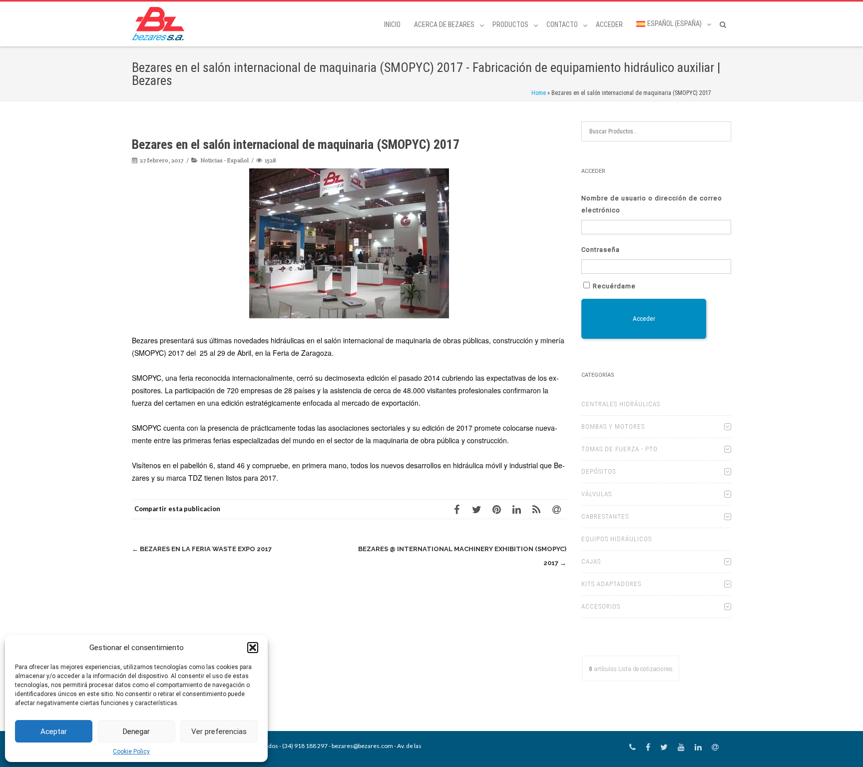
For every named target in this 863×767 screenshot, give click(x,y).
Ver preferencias (219, 731)
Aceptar (53, 731)
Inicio (392, 24)
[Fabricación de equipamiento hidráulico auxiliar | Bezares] (160, 23)
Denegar (136, 731)
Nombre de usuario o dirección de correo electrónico (651, 204)
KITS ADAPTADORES (611, 584)
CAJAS (591, 561)
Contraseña (600, 249)
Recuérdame (614, 286)
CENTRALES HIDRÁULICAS (620, 404)
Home (538, 92)
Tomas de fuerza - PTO (619, 449)
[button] (253, 648)
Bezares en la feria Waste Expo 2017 (202, 549)
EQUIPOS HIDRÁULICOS (616, 539)
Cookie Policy (131, 751)
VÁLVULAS (596, 494)
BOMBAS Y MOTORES (613, 426)
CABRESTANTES (605, 516)
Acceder (609, 24)
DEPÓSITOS (598, 471)
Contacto (562, 24)
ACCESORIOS (600, 606)
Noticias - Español (224, 160)
